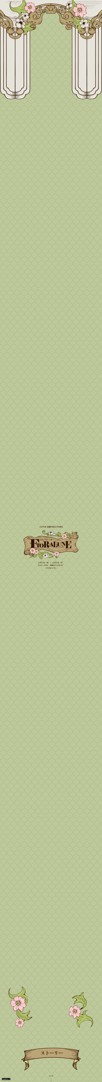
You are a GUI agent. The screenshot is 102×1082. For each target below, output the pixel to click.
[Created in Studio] (6, 1079)
